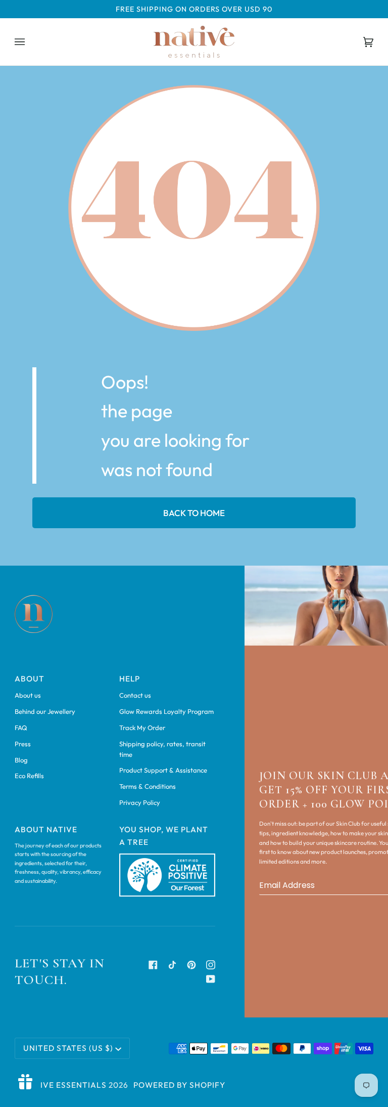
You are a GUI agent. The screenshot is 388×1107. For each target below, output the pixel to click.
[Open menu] (30, 41)
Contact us (135, 695)
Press (23, 744)
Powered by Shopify (179, 1085)
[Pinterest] (191, 964)
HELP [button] (129, 679)
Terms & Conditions (147, 786)
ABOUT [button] (29, 679)
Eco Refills (29, 776)
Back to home (194, 512)
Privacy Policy (139, 802)
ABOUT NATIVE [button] (46, 829)
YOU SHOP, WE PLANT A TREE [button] (163, 836)
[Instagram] (210, 964)
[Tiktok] (172, 964)
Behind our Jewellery (45, 711)
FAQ (21, 727)
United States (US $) (68, 1048)
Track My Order (142, 727)
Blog (21, 760)
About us (28, 695)
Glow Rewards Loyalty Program (166, 711)
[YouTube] (210, 979)
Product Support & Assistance (163, 770)
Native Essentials (65, 1085)
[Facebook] (153, 964)
